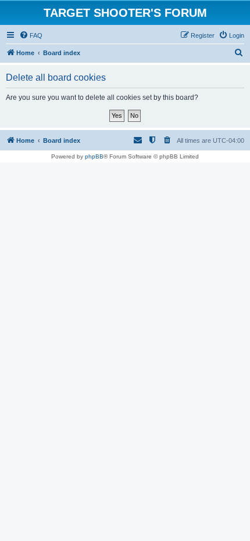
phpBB (94, 156)
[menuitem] (30, 35)
